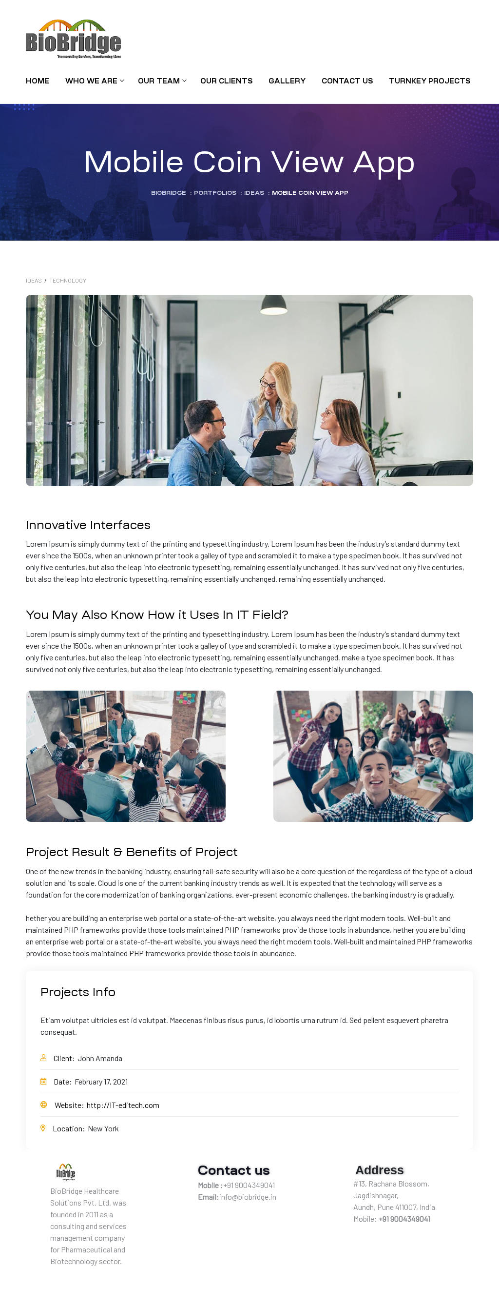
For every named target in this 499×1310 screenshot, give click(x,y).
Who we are (91, 81)
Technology (67, 280)
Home (37, 81)
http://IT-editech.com (123, 1104)
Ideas (34, 280)
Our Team (159, 81)
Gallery (287, 81)
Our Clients (226, 81)
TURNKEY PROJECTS (429, 81)
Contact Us (347, 81)
